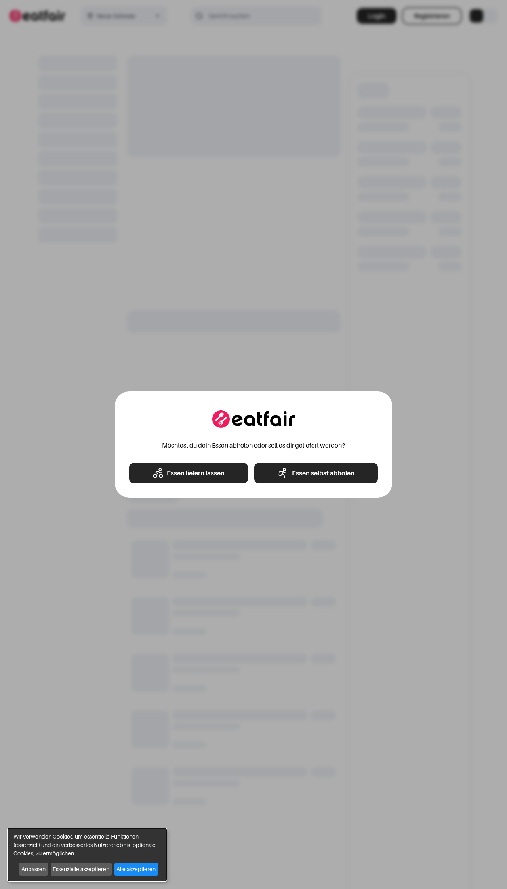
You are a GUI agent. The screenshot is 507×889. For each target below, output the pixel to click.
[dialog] (87, 854)
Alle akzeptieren (136, 869)
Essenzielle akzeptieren (81, 869)
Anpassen (33, 869)
